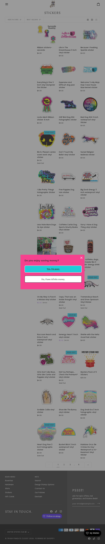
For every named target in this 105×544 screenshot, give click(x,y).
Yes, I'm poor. (53, 269)
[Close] (81, 258)
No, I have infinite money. (53, 279)
